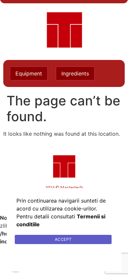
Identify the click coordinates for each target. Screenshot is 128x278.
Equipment (28, 73)
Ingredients (75, 73)
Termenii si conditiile (64, 255)
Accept (63, 239)
